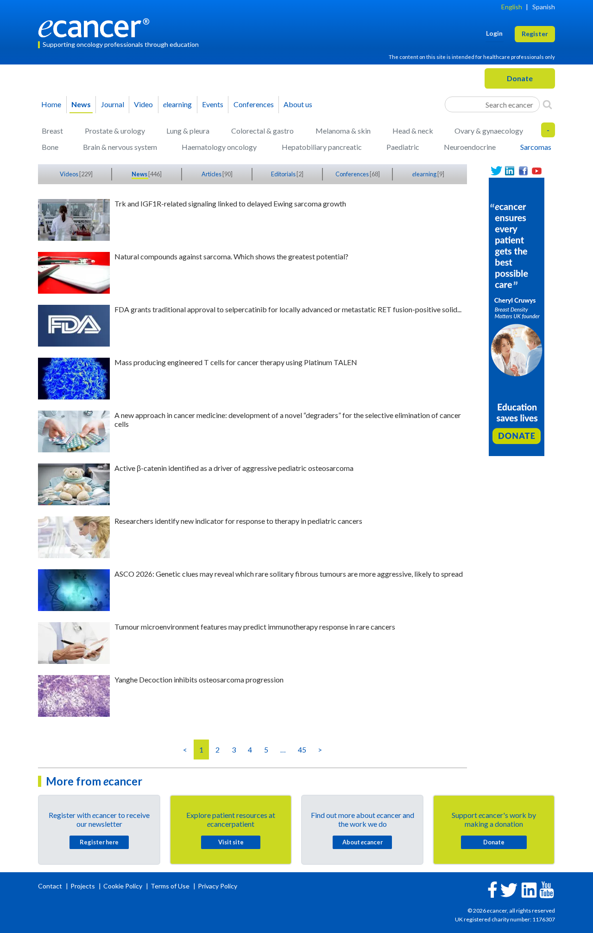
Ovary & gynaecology (488, 130)
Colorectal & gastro (262, 130)
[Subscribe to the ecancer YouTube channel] (546, 889)
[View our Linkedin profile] (510, 171)
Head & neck (412, 130)
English (511, 7)
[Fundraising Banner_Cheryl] (516, 315)
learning (177, 104)
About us (298, 104)
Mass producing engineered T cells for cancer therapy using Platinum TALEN (235, 362)
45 (302, 749)
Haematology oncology (219, 146)
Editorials (283, 174)
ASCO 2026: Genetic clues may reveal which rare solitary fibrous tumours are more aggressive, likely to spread (288, 573)
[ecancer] (96, 27)
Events (212, 104)
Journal (112, 104)
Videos (69, 174)
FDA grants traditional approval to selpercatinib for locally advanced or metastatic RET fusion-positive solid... (287, 309)
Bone (50, 146)
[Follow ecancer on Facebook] (492, 889)
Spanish (543, 7)
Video (143, 104)
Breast (52, 130)
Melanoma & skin (343, 130)
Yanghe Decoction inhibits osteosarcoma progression (199, 679)
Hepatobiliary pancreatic (322, 146)
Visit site (231, 842)
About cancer (362, 842)
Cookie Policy (122, 886)
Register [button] (535, 34)
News (81, 104)
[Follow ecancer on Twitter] (509, 889)
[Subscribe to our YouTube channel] (537, 171)
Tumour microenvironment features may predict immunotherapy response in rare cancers (254, 626)
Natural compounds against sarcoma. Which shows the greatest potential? (231, 256)
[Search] (547, 104)
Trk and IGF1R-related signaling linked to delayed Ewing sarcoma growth (230, 203)
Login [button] (494, 33)
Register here (99, 842)
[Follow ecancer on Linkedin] (529, 889)
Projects (83, 886)
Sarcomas (535, 146)
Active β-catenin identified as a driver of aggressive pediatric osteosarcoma (233, 467)
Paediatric (402, 146)
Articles (212, 174)
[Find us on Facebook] (523, 171)
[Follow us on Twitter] (496, 171)
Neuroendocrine (470, 146)
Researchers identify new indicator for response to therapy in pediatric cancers (238, 520)
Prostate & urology (115, 130)
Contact (50, 886)
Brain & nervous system (120, 146)
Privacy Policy (217, 886)
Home (51, 104)
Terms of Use (170, 886)
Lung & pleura (187, 130)
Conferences (253, 104)
